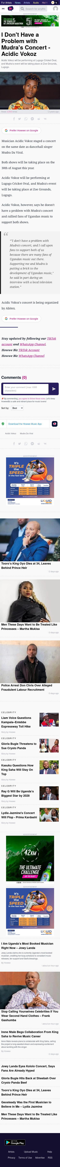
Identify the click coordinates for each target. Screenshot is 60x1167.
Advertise (40, 1157)
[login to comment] (30, 389)
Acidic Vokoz (10, 433)
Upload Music (31, 1151)
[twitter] (19, 118)
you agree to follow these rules (32, 398)
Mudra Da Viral (26, 433)
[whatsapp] (26, 118)
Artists (11, 1151)
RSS (50, 1157)
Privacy (11, 1157)
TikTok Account (29, 350)
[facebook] (14, 118)
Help (49, 1151)
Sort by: (5, 408)
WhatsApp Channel (32, 344)
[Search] (22, 9)
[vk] (45, 118)
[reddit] (38, 118)
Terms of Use (25, 1157)
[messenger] (32, 118)
